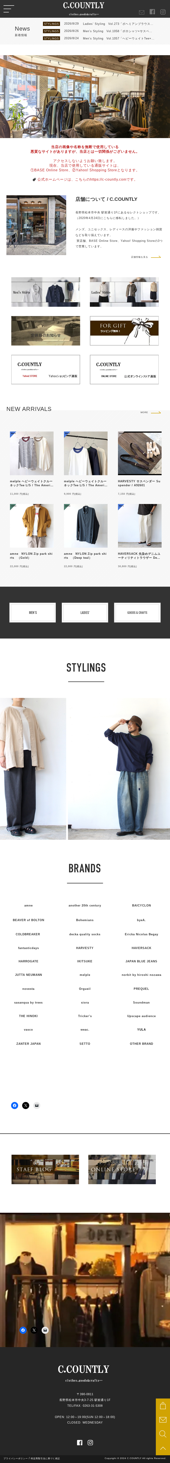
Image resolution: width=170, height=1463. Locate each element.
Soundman (141, 1002)
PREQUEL (141, 988)
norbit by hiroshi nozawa (141, 975)
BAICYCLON (141, 905)
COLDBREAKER (28, 934)
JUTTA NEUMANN (28, 975)
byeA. (141, 920)
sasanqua (28, 1002)
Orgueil (85, 988)
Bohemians (85, 920)
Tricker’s (85, 1016)
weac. (85, 1029)
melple (85, 975)
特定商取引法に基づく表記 (45, 1458)
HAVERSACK (141, 948)
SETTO (84, 1043)
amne (28, 905)
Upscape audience (141, 1016)
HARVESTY (85, 948)
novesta (28, 988)
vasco (28, 1029)
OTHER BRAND (141, 1043)
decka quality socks (84, 934)
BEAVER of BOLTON (28, 920)
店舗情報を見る (139, 257)
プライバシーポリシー (16, 1458)
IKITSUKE (85, 961)
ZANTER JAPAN (28, 1043)
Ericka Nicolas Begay (141, 934)
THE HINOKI (28, 1016)
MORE (144, 412)
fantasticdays (28, 948)
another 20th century (85, 905)
